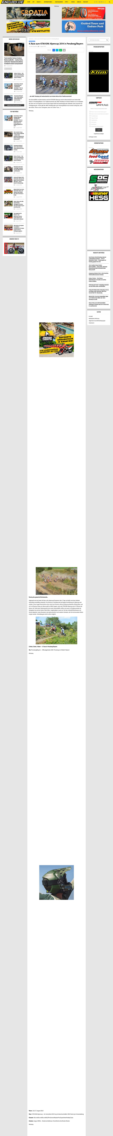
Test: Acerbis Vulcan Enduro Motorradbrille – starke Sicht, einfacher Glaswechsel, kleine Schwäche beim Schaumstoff (13, 61)
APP (33, 1)
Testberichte (94, 120)
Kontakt (91, 316)
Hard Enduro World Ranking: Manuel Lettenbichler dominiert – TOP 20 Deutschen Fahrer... (18, 86)
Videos (73, 1)
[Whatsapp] (105, 2)
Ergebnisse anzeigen (99, 133)
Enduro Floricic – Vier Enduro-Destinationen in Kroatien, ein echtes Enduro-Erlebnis (19, 75)
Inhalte (39, 1)
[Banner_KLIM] (99, 91)
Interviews (93, 122)
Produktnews (94, 116)
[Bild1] (28, 8)
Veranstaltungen (32, 41)
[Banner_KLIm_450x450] (56, 882)
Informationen (48, 1)
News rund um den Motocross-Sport (99, 114)
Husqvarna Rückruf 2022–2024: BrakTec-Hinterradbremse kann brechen (18, 98)
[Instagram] (98, 2)
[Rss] (104, 2)
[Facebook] (95, 2)
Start (28, 1)
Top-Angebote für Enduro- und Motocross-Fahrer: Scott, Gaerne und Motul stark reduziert (18, 216)
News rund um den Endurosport (98, 111)
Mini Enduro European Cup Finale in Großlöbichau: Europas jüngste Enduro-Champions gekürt (19, 228)
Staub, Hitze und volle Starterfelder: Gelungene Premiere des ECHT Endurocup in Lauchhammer (19, 204)
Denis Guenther (34, 46)
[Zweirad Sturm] (99, 153)
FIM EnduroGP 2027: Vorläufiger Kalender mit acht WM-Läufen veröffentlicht (18, 169)
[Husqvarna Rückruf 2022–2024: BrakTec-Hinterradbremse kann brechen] (8, 98)
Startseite (31, 38)
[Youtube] (100, 2)
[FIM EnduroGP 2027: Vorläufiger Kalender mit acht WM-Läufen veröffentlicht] (8, 169)
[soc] (99, 183)
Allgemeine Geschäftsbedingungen (97, 320)
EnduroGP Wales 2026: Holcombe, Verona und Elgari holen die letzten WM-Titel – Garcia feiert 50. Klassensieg (19, 180)
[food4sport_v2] (99, 159)
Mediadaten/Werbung (94, 318)
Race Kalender (59, 1)
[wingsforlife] (99, 190)
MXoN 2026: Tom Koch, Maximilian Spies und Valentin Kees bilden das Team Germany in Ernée (19, 192)
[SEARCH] (107, 40)
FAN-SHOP (85, 1)
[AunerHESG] (99, 200)
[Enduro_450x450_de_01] (56, 339)
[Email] (102, 2)
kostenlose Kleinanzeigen (97, 126)
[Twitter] (97, 2)
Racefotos (93, 124)
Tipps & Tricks (94, 118)
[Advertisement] (99, 224)
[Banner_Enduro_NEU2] (83, 21)
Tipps (66, 1)
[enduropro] (99, 163)
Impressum (91, 323)
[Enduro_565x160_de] (28, 21)
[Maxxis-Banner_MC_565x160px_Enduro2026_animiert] (83, 8)
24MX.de (79, 1)
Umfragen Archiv (93, 136)
